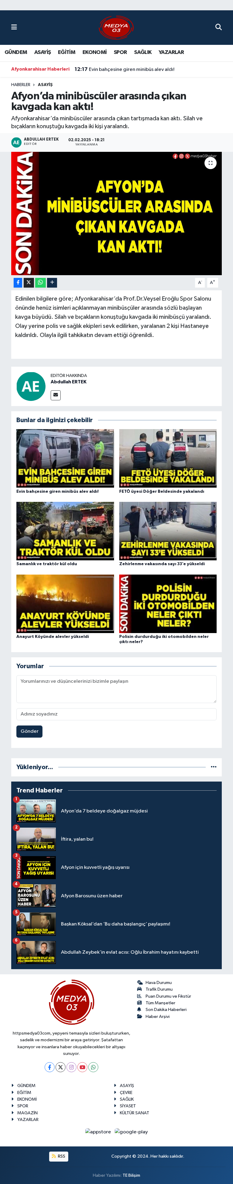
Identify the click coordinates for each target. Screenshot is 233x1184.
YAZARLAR (171, 52)
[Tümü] (214, 767)
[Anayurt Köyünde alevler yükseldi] (65, 603)
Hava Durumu (159, 982)
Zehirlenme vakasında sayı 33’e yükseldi (162, 564)
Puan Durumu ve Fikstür (168, 996)
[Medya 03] (116, 27)
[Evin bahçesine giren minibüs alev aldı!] (65, 458)
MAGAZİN (27, 1113)
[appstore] (98, 1132)
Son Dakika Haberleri (166, 1009)
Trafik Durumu (159, 989)
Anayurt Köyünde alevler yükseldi (52, 637)
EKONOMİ (95, 52)
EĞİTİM (66, 52)
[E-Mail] (56, 395)
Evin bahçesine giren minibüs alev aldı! (124, 69)
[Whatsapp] (93, 1067)
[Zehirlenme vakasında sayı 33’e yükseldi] (168, 530)
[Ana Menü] (14, 27)
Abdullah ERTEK (68, 381)
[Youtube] (82, 1067)
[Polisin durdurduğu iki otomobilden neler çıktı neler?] (168, 603)
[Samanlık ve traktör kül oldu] (65, 530)
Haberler (20, 85)
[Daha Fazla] (52, 283)
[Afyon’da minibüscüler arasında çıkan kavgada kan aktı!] (116, 213)
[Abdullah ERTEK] (31, 386)
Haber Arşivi (158, 1016)
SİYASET (128, 1106)
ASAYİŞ (42, 52)
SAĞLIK (142, 52)
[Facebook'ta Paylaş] (18, 283)
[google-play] (131, 1132)
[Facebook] (50, 1067)
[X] (61, 1067)
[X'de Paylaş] (29, 283)
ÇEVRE (126, 1092)
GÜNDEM (16, 52)
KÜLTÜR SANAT (134, 1113)
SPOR (120, 52)
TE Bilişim (131, 1175)
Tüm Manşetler (160, 1003)
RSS (61, 1156)
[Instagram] (71, 1067)
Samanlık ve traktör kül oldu (46, 564)
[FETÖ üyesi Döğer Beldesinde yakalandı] (168, 458)
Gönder (30, 731)
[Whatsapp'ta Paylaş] (40, 283)
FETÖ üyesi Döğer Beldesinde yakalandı (161, 491)
